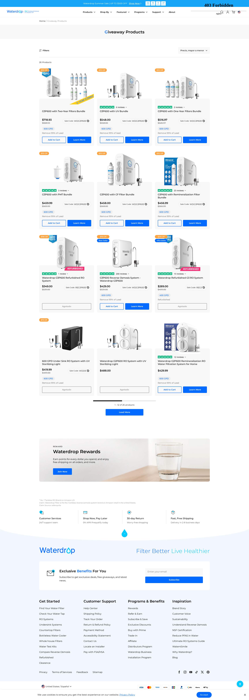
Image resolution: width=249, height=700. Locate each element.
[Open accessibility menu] (240, 684)
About (172, 12)
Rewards (133, 608)
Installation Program (139, 657)
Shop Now (134, 3)
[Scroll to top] (124, 533)
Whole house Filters (50, 641)
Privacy (43, 672)
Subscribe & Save (138, 619)
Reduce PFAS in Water (185, 635)
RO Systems (46, 619)
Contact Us (90, 641)
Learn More (79, 140)
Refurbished (46, 657)
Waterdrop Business (139, 652)
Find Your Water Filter (51, 608)
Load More (124, 412)
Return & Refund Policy (97, 624)
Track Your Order (93, 619)
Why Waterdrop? (182, 652)
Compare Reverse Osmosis (54, 652)
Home (42, 21)
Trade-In (132, 635)
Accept (204, 694)
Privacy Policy (127, 694)
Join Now (62, 471)
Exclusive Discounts (139, 624)
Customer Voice (181, 613)
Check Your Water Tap (52, 613)
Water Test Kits (47, 646)
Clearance (44, 663)
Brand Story (179, 608)
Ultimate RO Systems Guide (188, 641)
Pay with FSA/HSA (94, 652)
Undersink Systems (50, 624)
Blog (175, 657)
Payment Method (94, 630)
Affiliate (132, 641)
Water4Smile (179, 646)
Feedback (82, 672)
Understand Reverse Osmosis (189, 624)
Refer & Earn (135, 613)
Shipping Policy (92, 613)
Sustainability (180, 619)
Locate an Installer (94, 646)
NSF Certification (182, 630)
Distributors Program (140, 646)
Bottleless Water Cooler (52, 635)
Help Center (91, 608)
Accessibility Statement (97, 635)
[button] (44, 50)
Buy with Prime (137, 630)
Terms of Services (62, 672)
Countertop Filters (49, 630)
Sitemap (97, 672)
